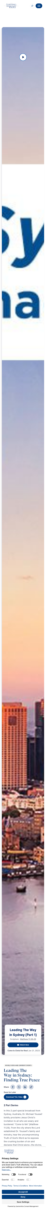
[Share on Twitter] (19, 1087)
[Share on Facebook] (12, 1087)
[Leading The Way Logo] (11, 6)
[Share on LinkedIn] (25, 1087)
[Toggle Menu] (39, 5)
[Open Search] (32, 5)
